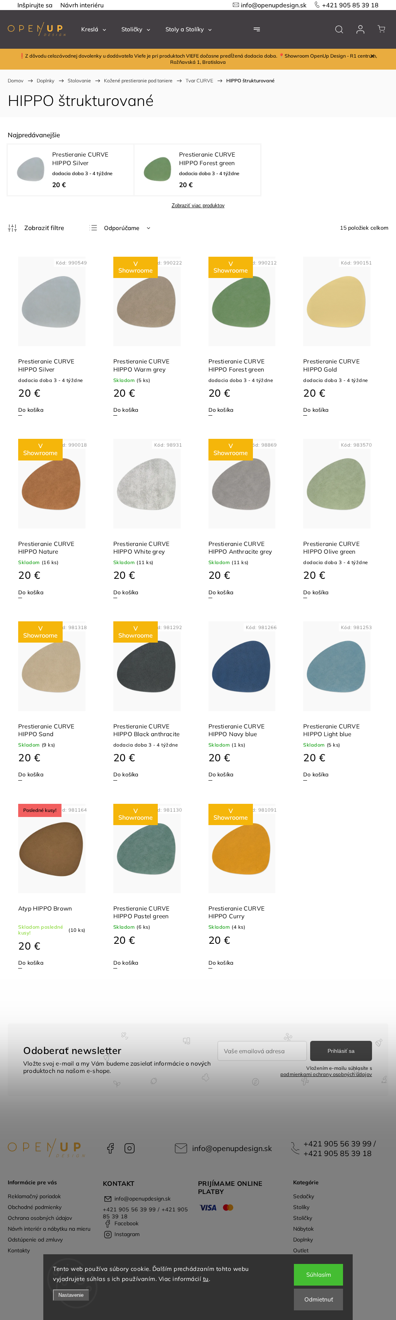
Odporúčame (121, 228)
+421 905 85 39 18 (350, 5)
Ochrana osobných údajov (40, 1217)
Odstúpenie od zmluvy (35, 1239)
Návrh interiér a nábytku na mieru (49, 1228)
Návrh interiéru (82, 5)
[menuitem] (93, 29)
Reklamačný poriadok (34, 1196)
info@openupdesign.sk (273, 5)
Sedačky (303, 1196)
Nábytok (303, 1228)
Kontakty (19, 1250)
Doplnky (303, 1239)
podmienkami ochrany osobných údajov (326, 1074)
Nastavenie (71, 1295)
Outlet (301, 1250)
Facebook (110, 1148)
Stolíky (301, 1207)
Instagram (129, 1148)
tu (206, 1278)
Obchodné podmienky (34, 1207)
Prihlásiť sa (341, 1051)
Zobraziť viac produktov (198, 205)
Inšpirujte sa (35, 5)
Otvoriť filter (36, 228)
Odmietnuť (318, 1299)
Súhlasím (318, 1274)
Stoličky (302, 1217)
